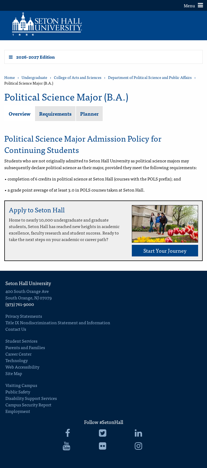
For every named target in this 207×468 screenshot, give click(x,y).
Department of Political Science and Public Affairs (150, 77)
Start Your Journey (165, 250)
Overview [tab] (19, 114)
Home (9, 77)
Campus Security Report (28, 404)
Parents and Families (25, 347)
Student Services (21, 340)
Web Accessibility (22, 366)
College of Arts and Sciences (77, 77)
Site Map (13, 373)
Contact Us (15, 328)
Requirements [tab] (55, 114)
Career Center (18, 353)
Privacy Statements (23, 315)
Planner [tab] (89, 114)
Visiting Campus (21, 385)
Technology (16, 360)
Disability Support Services (31, 398)
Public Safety (17, 391)
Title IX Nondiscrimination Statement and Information (57, 322)
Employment (17, 410)
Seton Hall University (28, 283)
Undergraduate (34, 77)
